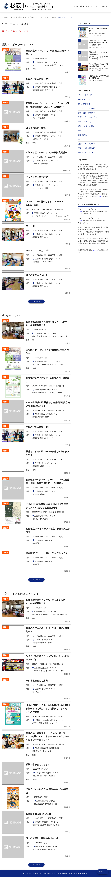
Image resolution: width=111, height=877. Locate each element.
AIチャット (103, 872)
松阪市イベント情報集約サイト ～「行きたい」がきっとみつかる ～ (29, 17)
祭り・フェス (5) (84, 99)
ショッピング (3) (84, 121)
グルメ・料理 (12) (85, 95)
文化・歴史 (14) (84, 104)
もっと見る (36, 301)
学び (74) (81, 139)
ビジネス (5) (82, 135)
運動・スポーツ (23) (86, 126)
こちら (98, 196)
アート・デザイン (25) (86, 108)
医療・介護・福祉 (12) (86, 148)
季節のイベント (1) (85, 152)
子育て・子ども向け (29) (87, 117)
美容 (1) (81, 130)
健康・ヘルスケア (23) (86, 144)
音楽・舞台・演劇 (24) (86, 113)
